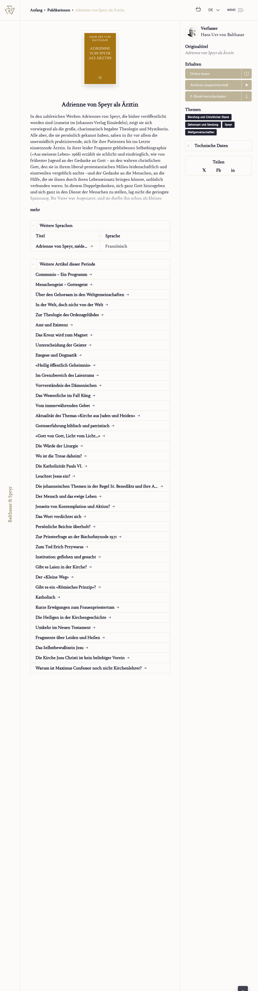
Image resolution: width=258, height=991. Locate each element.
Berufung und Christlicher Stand (208, 117)
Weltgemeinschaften (201, 132)
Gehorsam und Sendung (203, 124)
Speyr (228, 124)
